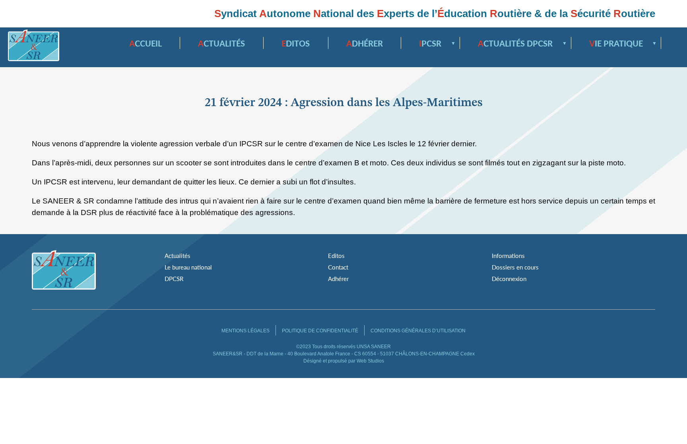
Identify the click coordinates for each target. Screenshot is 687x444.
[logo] (33, 47)
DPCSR (174, 278)
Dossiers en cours (515, 267)
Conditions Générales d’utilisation (418, 330)
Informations (508, 255)
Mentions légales (245, 330)
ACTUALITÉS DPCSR (519, 43)
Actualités (221, 43)
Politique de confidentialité (320, 330)
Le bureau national (188, 267)
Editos (295, 43)
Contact (338, 267)
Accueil (145, 43)
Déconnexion (509, 278)
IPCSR (434, 43)
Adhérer (364, 43)
